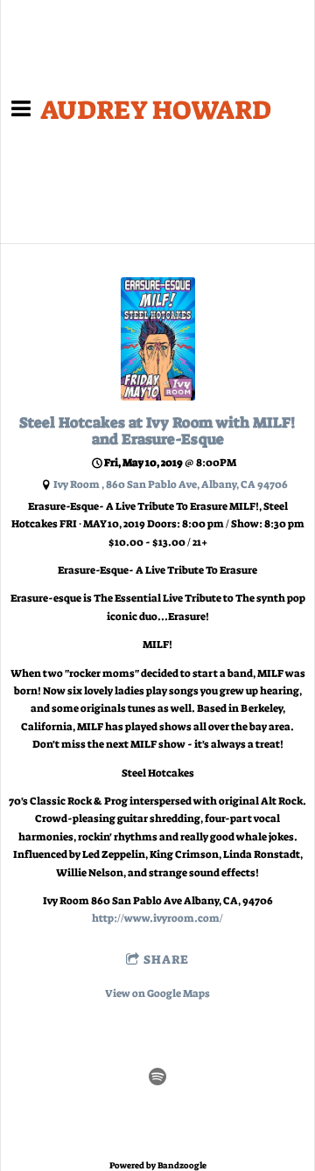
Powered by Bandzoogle (157, 1165)
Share (166, 959)
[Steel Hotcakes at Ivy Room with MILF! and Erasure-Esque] (158, 397)
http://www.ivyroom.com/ (157, 918)
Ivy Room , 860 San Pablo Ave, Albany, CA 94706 (170, 484)
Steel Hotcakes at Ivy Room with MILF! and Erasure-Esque (157, 431)
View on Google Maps (157, 993)
